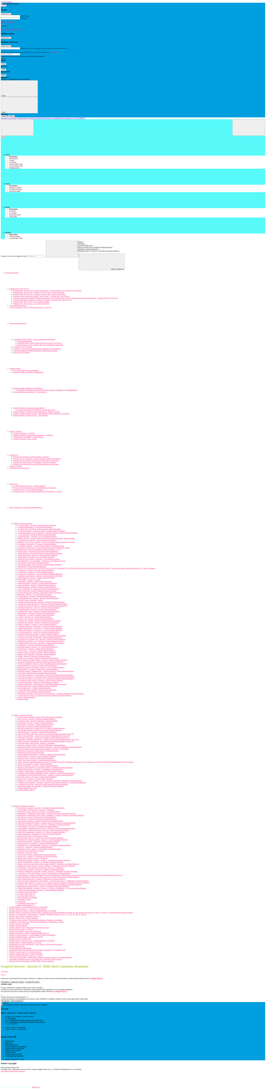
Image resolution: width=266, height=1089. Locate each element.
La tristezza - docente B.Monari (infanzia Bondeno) (34, 692)
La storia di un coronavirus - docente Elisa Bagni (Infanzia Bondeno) (40, 574)
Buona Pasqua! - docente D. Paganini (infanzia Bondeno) (36, 613)
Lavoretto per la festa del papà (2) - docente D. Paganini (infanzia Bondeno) (42, 604)
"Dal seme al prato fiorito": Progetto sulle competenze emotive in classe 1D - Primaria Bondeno (40, 957)
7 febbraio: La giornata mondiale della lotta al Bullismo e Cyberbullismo (37, 349)
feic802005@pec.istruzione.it (27, 1022)
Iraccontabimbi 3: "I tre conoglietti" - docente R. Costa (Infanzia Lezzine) (41, 561)
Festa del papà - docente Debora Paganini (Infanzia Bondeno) (37, 551)
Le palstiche (21, 901)
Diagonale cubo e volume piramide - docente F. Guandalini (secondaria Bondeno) (44, 845)
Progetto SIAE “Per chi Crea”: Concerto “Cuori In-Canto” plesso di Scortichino (39, 294)
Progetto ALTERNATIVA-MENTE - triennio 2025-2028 (36, 410)
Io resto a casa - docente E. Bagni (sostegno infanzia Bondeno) (38, 658)
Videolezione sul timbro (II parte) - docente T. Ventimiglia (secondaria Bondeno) (43, 860)
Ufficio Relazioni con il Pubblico (16, 1046)
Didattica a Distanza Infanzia (88, 249)
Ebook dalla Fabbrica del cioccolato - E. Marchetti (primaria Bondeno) (40, 786)
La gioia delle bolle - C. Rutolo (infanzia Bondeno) (34, 688)
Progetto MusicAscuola (17, 946)
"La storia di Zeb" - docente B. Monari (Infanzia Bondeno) (36, 525)
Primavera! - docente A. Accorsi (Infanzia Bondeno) (34, 594)
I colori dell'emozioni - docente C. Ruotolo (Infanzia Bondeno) (38, 598)
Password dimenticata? (8, 22)
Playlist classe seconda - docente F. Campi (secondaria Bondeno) (38, 841)
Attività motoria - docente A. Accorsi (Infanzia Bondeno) (36, 557)
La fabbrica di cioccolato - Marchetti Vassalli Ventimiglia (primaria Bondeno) (42, 784)
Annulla (4, 116)
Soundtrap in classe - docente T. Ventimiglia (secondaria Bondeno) (39, 849)
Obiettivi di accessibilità (13, 1050)
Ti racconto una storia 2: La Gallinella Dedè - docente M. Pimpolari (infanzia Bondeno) (46, 677)
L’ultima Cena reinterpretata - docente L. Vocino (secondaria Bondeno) (40, 890)
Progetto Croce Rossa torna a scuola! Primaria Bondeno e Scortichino (36, 464)
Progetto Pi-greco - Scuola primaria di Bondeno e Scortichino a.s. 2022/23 (37, 491)
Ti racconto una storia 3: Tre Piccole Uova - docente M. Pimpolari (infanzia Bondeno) (45, 679)
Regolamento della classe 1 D (27, 903)
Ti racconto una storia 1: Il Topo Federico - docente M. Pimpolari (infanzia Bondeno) (45, 675)
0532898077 (12, 1018)
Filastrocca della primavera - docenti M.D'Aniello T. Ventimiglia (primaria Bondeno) (45, 767)
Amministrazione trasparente (14, 1056)
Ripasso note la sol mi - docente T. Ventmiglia (32, 858)
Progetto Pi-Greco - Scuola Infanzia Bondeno (28, 489)
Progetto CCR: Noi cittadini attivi (20, 939)
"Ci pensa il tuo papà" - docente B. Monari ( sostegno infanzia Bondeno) (41, 531)
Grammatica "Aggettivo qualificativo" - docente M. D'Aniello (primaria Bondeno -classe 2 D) (48, 739)
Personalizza (5, 982)
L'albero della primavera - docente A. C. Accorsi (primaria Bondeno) (39, 630)
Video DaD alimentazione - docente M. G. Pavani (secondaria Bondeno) (41, 832)
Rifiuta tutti (18, 982)
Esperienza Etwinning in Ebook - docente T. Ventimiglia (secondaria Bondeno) (43, 886)
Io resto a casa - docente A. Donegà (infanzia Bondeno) (35, 619)
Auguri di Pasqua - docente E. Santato (29, 600)
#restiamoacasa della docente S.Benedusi (30, 752)
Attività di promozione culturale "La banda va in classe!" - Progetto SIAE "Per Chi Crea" (42, 300)
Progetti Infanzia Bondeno (18, 323)
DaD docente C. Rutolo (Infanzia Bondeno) (31, 566)
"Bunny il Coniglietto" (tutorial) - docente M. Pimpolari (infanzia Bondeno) (42, 664)
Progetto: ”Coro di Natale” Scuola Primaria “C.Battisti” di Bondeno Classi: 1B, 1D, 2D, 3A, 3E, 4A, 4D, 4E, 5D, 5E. (48, 914)
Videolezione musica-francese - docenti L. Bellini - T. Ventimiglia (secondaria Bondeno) (46, 866)
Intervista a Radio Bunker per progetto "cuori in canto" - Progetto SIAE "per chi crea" (41, 296)
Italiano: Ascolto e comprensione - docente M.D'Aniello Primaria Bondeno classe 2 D (45, 741)
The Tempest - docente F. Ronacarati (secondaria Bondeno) (36, 817)
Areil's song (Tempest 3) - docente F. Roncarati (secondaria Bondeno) (40, 821)
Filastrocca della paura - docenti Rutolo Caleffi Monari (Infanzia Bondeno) (41, 684)
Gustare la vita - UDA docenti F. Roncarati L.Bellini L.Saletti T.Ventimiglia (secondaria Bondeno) (49, 884)
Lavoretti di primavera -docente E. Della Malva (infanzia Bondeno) (39, 593)
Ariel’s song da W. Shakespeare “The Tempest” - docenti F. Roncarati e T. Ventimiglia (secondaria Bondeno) (53, 881)
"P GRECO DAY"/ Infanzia (22, 347)
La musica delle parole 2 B (26, 894)
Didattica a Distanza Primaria (23, 715)
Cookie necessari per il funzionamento (13, 997)
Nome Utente (24, 16)
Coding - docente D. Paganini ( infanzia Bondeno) (33, 656)
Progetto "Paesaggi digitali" (26, 697)
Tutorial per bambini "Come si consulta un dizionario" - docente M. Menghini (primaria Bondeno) (49, 747)
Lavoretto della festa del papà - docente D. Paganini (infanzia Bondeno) (40, 602)
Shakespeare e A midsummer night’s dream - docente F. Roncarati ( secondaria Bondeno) (46, 813)
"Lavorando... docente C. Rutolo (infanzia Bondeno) (34, 581)
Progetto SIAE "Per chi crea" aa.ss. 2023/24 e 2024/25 (31, 304)
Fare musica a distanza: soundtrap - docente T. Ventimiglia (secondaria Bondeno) (43, 825)
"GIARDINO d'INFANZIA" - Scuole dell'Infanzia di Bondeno (34, 339)
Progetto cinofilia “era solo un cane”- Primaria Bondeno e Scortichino (32, 941)
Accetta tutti (32, 982)
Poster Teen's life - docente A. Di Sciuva (30, 851)
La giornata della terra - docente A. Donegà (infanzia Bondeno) (38, 634)
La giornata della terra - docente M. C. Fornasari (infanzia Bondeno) (39, 626)
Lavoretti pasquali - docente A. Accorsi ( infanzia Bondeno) (37, 609)
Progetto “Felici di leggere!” (18, 926)
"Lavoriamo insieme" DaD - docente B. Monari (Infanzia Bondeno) (39, 564)
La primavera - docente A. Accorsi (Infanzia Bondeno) (35, 572)
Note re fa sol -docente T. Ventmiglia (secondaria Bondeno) (36, 854)
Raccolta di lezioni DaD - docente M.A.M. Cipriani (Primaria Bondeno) (41, 728)
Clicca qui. (4, 971)
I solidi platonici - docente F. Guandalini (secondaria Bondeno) (38, 826)
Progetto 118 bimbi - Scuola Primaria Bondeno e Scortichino (33, 435)
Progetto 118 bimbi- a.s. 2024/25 (24, 433)
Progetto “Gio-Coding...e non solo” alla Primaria (25, 931)
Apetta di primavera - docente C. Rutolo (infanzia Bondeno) (37, 583)
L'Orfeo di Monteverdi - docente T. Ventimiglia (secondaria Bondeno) (40, 862)
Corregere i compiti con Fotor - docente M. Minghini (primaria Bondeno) (41, 745)
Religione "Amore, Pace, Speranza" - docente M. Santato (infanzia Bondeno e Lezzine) (46, 542)
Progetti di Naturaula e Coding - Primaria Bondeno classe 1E (29, 933)
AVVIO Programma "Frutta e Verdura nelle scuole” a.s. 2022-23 (30, 307)
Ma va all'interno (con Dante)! (27, 897)
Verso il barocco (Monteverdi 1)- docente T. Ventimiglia (35, 810)
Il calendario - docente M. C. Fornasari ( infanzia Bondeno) (36, 544)
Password (23, 18)
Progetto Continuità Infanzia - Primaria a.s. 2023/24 (26, 937)
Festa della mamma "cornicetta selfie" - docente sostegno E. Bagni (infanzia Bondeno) (45, 671)
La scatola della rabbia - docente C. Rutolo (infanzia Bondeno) (37, 682)
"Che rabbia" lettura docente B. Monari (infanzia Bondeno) (36, 673)
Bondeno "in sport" (15, 466)
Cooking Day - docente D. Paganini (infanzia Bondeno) (35, 615)
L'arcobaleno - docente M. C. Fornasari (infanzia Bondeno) (36, 540)
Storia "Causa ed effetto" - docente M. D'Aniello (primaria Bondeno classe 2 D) (43, 736)
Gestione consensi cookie (13, 1054)
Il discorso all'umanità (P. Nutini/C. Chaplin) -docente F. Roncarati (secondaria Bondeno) (46, 823)
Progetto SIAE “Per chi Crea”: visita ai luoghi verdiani (31, 302)
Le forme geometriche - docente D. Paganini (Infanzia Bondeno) (38, 632)
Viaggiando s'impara (24, 899)
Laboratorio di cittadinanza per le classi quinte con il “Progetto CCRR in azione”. (35, 959)
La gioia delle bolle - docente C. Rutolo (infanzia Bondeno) (36, 690)
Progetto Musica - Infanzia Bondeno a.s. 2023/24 (25, 942)
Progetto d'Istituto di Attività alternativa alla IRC (29, 408)
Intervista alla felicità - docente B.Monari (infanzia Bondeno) (37, 686)
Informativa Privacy (11, 1044)
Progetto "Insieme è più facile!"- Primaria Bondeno (26, 954)
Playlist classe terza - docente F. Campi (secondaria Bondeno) (37, 843)
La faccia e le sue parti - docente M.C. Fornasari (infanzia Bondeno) (39, 637)
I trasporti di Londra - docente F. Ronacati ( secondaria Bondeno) (38, 811)
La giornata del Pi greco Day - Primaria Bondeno (29, 486)
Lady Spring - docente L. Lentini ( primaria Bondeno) (35, 723)
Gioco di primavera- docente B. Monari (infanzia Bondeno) (36, 591)
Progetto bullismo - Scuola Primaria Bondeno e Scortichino (28, 907)
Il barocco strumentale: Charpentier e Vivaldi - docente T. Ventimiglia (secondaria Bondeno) (47, 871)
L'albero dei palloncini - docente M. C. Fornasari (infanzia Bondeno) (39, 628)
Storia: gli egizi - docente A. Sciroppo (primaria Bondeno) (36, 719)
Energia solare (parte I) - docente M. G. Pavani (32, 836)
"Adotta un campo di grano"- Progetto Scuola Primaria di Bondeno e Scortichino (35, 920)
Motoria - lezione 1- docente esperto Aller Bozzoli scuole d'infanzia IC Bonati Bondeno (46, 538)
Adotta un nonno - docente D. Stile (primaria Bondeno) (35, 758)
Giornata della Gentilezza (21, 352)
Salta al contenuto (6, 2)
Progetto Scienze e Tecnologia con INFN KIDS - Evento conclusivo (31, 961)
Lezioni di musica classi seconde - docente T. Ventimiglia (36, 743)
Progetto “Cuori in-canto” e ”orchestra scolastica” (25, 952)
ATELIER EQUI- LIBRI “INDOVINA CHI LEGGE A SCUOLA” (39, 343)
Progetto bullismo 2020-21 (26, 790)
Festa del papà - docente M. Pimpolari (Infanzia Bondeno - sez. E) (39, 550)
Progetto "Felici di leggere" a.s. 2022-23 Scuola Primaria (27, 909)
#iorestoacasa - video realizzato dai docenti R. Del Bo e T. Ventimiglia (40, 868)
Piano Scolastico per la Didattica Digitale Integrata (95, 247)
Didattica (82, 243)
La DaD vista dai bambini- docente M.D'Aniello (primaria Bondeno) (39, 717)
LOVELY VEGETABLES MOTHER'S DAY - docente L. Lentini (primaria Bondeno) (46, 773)
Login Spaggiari (54, 52)
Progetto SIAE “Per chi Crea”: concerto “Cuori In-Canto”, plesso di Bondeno (38, 292)
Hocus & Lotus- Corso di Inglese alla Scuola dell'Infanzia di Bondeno (40, 345)
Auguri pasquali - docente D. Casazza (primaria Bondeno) (36, 756)
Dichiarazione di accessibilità (14, 1048)
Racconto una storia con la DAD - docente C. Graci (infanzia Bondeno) (41, 667)
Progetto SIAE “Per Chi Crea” (19, 289)
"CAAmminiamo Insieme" (18, 305)
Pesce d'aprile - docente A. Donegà (28, 579)
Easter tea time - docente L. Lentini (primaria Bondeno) (35, 724)
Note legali (8, 1043)
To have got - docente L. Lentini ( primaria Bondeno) (34, 764)
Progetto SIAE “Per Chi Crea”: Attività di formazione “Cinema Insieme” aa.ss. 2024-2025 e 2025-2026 (47, 290)
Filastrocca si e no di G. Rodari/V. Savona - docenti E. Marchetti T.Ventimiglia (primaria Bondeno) (49, 781)
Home (81, 242)
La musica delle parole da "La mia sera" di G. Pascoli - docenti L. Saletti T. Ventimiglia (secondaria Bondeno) (53, 883)
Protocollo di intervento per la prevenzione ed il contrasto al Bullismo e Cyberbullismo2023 (47, 390)
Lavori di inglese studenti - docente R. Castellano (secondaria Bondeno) (41, 869)
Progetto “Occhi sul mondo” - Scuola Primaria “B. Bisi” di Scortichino (32, 935)
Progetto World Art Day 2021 (27, 788)
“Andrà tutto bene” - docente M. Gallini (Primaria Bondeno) (37, 732)
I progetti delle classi (85, 245)
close (3, 137)
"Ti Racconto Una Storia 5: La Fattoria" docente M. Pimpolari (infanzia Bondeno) (44, 695)
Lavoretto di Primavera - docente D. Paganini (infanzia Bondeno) (38, 607)
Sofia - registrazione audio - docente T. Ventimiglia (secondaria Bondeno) (41, 879)
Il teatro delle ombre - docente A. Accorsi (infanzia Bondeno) (37, 555)
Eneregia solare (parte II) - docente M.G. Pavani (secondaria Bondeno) (40, 838)
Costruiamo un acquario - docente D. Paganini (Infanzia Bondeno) (39, 621)
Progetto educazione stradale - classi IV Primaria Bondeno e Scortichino (32, 911)
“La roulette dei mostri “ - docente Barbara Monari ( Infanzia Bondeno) (40, 546)
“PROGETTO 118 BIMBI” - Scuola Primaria (28, 437)
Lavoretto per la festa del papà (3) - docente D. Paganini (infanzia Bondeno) (42, 606)
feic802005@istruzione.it (26, 1020)
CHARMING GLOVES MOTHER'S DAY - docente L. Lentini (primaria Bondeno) (45, 775)
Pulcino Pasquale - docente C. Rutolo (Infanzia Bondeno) (36, 578)
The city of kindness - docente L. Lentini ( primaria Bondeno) (37, 766)
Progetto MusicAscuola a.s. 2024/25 (21, 929)
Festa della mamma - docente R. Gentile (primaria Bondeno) (37, 777)
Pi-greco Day (13, 484)
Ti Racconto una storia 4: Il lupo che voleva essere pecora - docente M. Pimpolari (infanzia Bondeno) (50, 693)
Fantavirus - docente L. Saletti (27, 853)
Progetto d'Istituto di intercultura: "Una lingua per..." (30, 392)
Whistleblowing (10, 1052)
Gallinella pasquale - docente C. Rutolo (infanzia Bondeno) (36, 587)
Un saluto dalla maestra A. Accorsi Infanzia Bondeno (34, 527)
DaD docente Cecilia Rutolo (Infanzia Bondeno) (33, 563)
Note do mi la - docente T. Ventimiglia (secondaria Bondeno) (37, 856)
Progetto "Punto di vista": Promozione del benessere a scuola (29, 927)
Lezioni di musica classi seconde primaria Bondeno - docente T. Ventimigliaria (43, 749)
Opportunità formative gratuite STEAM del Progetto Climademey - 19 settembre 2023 (37, 950)
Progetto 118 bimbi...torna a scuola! (25, 439)
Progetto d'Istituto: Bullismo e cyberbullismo (28, 388)
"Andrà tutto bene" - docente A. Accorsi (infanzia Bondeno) (37, 536)
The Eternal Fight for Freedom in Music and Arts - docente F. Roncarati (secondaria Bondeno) (48, 877)
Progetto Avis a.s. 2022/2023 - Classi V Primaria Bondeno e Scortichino (37, 459)
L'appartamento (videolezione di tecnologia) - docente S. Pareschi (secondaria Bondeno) (46, 828)
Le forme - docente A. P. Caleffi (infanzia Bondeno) (34, 617)
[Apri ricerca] (248, 127)
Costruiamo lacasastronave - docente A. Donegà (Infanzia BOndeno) (40, 576)
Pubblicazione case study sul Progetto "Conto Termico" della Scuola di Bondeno (35, 944)
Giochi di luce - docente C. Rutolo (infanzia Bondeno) (35, 649)
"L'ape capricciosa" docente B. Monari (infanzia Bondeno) (36, 535)
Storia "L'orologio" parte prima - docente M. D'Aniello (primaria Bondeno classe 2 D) (45, 734)
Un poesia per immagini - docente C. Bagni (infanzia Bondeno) (38, 622)
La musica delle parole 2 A (26, 896)
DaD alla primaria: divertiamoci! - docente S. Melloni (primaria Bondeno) (41, 754)
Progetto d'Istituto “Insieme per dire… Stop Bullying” (30, 415)
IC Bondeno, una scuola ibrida (19, 468)
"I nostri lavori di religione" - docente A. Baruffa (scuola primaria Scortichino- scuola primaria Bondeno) (51, 782)
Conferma (11, 116)
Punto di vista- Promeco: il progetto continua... (24, 916)
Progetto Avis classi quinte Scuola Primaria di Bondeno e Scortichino (35, 460)
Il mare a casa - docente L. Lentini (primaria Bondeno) (35, 779)
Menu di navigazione (117, 269)
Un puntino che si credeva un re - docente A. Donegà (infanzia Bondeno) (41, 639)
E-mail (22, 48)
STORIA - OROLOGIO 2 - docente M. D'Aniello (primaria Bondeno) (40, 771)
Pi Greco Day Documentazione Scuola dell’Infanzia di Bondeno (34, 488)
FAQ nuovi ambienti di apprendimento (26, 370)
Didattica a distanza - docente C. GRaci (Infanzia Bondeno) (37, 624)
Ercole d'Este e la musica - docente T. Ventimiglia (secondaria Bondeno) (41, 808)
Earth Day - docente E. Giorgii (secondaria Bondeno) (34, 847)
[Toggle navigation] (17, 127)
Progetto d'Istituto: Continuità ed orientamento (28, 372)
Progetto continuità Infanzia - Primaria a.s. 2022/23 (25, 955)
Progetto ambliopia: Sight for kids (20, 948)
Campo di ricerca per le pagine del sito (13, 256)
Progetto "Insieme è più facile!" (19, 924)
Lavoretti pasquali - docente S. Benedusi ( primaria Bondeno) (37, 721)
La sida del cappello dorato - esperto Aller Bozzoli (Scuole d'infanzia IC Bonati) (43, 548)
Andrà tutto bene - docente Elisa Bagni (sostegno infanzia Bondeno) (39, 553)
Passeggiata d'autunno (24, 341)
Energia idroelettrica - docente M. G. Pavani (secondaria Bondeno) (39, 834)
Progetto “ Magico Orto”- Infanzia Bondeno (23, 918)
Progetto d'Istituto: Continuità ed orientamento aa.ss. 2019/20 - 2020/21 (36, 412)
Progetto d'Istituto (15, 368)
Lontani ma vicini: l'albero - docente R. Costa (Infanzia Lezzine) (38, 559)
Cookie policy (9, 1041)
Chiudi (3, 64)
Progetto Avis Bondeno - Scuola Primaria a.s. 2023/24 (31, 457)
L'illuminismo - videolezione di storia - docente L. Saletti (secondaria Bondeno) (43, 830)
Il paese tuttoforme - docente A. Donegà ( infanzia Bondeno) (37, 665)
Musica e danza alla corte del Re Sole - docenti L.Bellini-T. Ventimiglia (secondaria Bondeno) (48, 864)
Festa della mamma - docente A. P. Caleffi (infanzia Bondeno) (37, 647)
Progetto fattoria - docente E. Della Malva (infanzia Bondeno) (37, 669)
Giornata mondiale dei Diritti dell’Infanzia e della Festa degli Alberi (35, 351)
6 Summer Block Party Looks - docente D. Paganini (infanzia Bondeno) (41, 643)
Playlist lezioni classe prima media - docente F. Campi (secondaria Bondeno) (42, 840)
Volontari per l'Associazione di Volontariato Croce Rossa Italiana (34, 462)
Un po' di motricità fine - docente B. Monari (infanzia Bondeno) (38, 589)
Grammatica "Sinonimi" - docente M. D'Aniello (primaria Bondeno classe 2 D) (43, 738)
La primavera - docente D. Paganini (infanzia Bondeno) (35, 570)
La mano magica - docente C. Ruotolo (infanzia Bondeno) (36, 596)
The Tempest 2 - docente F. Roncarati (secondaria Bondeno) (37, 819)
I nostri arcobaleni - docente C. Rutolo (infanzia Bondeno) (36, 585)
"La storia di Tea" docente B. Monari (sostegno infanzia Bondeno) (39, 529)
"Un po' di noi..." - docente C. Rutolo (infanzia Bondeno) (36, 650)
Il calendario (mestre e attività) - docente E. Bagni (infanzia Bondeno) (40, 680)
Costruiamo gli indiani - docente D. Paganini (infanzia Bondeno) (38, 611)
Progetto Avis (13, 455)
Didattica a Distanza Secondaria (24, 806)
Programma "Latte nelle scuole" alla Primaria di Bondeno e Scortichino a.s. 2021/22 (36, 922)
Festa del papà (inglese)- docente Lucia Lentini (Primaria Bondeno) (39, 730)
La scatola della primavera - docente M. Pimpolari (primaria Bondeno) (40, 662)
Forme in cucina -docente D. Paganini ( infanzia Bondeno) (36, 652)
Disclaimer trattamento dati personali (13, 1071)
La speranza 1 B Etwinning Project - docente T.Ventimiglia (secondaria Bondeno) (44, 873)
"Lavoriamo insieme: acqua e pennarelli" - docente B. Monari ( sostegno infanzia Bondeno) (47, 533)
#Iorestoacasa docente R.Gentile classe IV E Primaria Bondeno (38, 751)
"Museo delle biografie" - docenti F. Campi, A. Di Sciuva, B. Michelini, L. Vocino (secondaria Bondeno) (51, 888)
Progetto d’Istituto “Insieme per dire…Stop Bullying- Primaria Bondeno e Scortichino (41, 413)
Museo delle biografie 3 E (25, 905)
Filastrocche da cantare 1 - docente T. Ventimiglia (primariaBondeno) (40, 769)
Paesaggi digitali (22, 699)
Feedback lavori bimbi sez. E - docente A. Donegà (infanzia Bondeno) (40, 641)
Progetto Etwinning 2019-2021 (27, 892)
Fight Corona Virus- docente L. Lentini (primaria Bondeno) (36, 760)
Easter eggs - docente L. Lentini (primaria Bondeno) (34, 726)
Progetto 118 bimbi (15, 431)
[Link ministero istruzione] (10, 3)
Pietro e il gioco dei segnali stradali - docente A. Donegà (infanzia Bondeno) (42, 660)
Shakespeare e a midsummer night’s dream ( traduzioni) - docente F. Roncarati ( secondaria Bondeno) (50, 815)
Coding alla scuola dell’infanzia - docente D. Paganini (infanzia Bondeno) (41, 636)
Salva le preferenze (17, 1001)
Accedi (4, 5)
